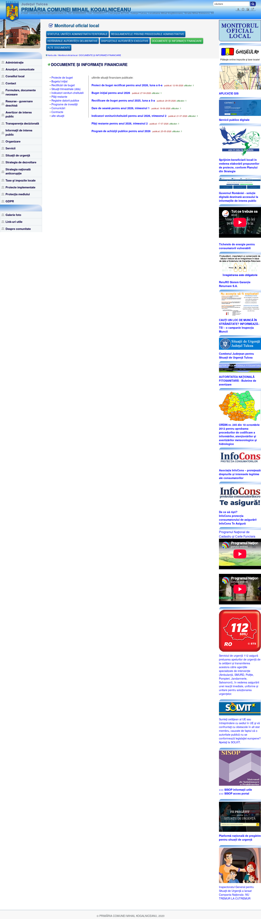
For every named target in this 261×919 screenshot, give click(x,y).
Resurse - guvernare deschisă (19, 103)
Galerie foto (13, 215)
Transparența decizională (22, 123)
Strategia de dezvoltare (21, 162)
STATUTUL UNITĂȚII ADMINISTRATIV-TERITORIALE (77, 34)
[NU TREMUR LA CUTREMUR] (240, 865)
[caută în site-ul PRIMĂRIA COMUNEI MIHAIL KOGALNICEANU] (253, 4)
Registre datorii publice (65, 100)
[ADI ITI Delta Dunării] (240, 140)
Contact (11, 83)
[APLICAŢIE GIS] (240, 77)
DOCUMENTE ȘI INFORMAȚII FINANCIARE (177, 41)
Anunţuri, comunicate (20, 69)
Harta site (52, 55)
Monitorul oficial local (67, 55)
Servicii (10, 148)
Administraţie (15, 62)
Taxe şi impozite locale (21, 180)
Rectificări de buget (63, 85)
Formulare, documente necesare (21, 92)
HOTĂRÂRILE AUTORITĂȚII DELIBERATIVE (72, 41)
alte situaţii (57, 116)
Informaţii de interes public (19, 132)
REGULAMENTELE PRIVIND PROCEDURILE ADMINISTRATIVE (147, 34)
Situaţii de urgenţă (18, 155)
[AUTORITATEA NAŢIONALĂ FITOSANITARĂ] (240, 368)
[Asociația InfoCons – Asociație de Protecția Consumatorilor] (240, 458)
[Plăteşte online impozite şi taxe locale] (240, 51)
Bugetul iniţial (59, 81)
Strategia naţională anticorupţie (18, 171)
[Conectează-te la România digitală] (240, 107)
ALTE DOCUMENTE (58, 47)
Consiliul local (15, 76)
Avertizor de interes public (19, 114)
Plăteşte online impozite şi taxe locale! (240, 59)
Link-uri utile (14, 222)
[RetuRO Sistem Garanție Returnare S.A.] (240, 266)
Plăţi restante (59, 96)
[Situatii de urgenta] (240, 816)
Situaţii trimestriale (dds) (66, 89)
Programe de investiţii (64, 104)
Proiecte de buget (62, 77)
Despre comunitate (18, 229)
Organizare (13, 141)
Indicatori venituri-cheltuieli (67, 93)
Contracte (57, 112)
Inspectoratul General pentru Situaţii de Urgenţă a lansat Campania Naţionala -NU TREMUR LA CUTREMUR (236, 892)
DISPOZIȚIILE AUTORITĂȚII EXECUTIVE (124, 41)
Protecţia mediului (18, 194)
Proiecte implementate (20, 187)
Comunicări (58, 108)
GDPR (10, 201)
